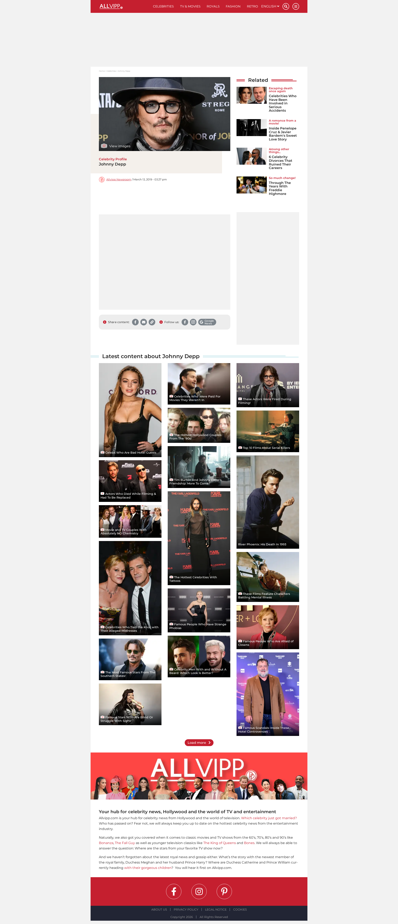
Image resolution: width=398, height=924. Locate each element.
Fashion (233, 6)
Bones (249, 843)
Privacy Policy (186, 909)
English (269, 6)
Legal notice (216, 909)
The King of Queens (219, 843)
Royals (213, 6)
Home (102, 71)
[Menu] (295, 6)
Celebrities (163, 6)
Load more (197, 743)
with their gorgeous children (147, 868)
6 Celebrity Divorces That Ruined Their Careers (280, 162)
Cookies (240, 909)
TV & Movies (190, 6)
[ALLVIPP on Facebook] (173, 891)
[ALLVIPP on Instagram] (199, 891)
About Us (159, 909)
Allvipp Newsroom (118, 179)
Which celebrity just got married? (269, 818)
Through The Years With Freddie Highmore (280, 188)
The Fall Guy (125, 843)
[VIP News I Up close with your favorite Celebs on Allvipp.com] (124, 6)
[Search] (286, 6)
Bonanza (106, 843)
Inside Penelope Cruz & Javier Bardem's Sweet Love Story (283, 133)
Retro (252, 6)
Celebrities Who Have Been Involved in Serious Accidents (282, 103)
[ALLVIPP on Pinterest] (224, 891)
